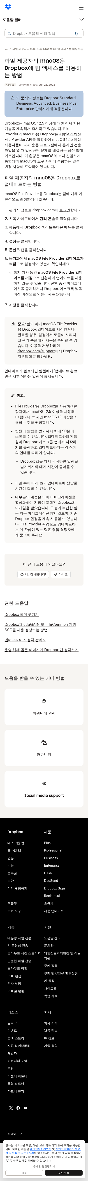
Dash (48, 873)
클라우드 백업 (17, 968)
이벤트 (12, 1030)
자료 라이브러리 (18, 1045)
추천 (10, 1068)
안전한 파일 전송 (19, 961)
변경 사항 (12, 166)
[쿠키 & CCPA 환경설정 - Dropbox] (44, 1159)
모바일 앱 (14, 850)
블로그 (12, 1023)
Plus (47, 843)
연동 (10, 858)
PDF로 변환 (15, 991)
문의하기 (50, 945)
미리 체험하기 (17, 888)
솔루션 (12, 873)
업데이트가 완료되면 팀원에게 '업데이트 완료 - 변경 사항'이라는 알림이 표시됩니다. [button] (42, 374)
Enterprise (52, 865)
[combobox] (44, 33)
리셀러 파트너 (17, 1076)
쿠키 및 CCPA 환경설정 (61, 973)
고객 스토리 (15, 1038)
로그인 (64, 210)
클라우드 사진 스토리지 (24, 953)
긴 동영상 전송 (17, 945)
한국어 (11, 1134)
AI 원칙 (49, 981)
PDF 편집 (14, 976)
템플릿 (12, 903)
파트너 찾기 (15, 1091)
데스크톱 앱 (15, 843)
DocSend (51, 880)
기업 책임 (51, 1045)
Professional (53, 850)
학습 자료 (51, 996)
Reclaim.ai (52, 896)
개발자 (12, 1053)
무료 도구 (14, 911)
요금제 (48, 903)
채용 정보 (51, 1030)
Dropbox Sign (54, 888)
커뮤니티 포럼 (17, 1061)
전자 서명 (14, 983)
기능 (10, 865)
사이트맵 (50, 988)
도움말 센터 (12, 19)
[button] (9, 33)
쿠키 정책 (51, 965)
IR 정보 (49, 1038)
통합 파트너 (15, 1083)
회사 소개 (51, 1023)
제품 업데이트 (54, 911)
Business (51, 858)
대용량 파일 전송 (19, 938)
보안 (10, 880)
